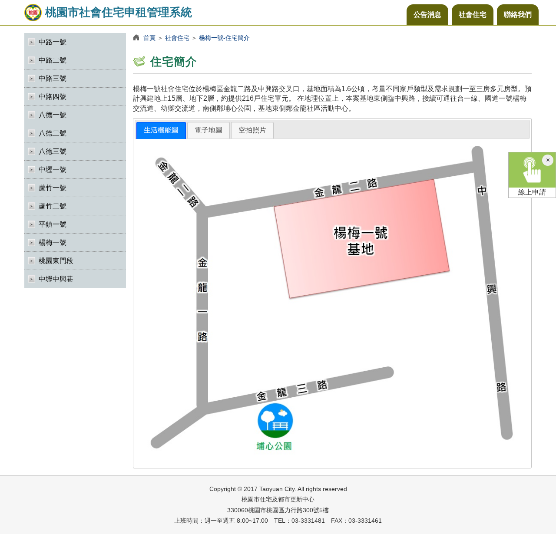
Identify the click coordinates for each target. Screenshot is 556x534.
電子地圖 (208, 130)
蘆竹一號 (52, 187)
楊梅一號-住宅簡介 (224, 37)
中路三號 (52, 78)
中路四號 (52, 96)
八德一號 (52, 115)
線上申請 (532, 192)
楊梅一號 (52, 242)
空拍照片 (252, 130)
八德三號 (52, 151)
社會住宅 (472, 14)
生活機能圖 (161, 130)
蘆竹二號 (52, 206)
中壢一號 (52, 169)
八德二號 (52, 133)
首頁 (149, 37)
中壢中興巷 (56, 279)
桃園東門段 (56, 260)
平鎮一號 (52, 224)
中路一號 (52, 42)
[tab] (161, 130)
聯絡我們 (518, 14)
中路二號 (52, 60)
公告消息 (427, 14)
